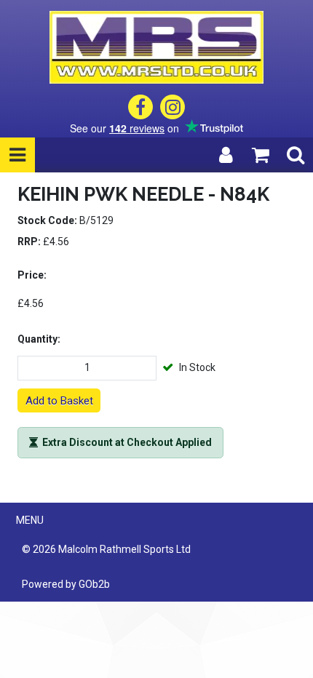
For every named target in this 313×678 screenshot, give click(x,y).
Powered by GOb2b (66, 584)
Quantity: (38, 339)
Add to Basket (59, 400)
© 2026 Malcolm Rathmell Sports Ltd (106, 549)
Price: (32, 275)
